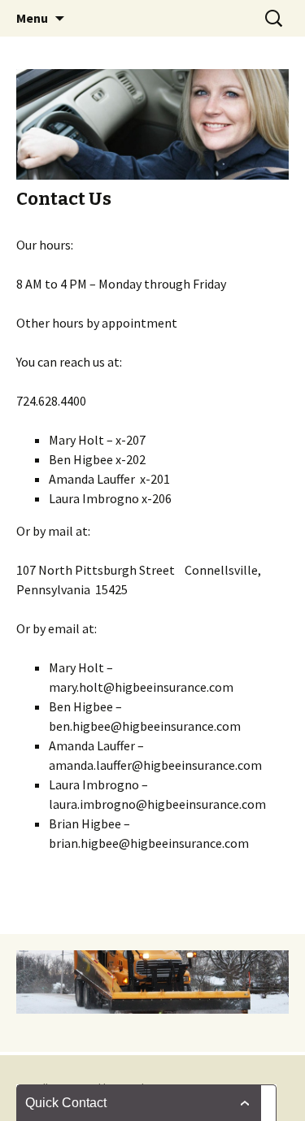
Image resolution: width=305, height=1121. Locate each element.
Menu (32, 18)
